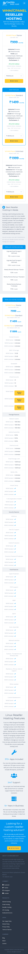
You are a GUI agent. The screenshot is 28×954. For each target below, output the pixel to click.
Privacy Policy (6, 926)
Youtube (6, 893)
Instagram (7, 890)
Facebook (6, 885)
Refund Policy (6, 924)
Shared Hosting (6, 901)
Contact (4, 943)
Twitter (6, 887)
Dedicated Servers (7, 913)
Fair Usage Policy (7, 921)
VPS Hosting (5, 910)
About (4, 940)
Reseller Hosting (6, 907)
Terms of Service (7, 929)
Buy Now (15, 81)
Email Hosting (6, 904)
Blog (3, 938)
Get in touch (14, 848)
